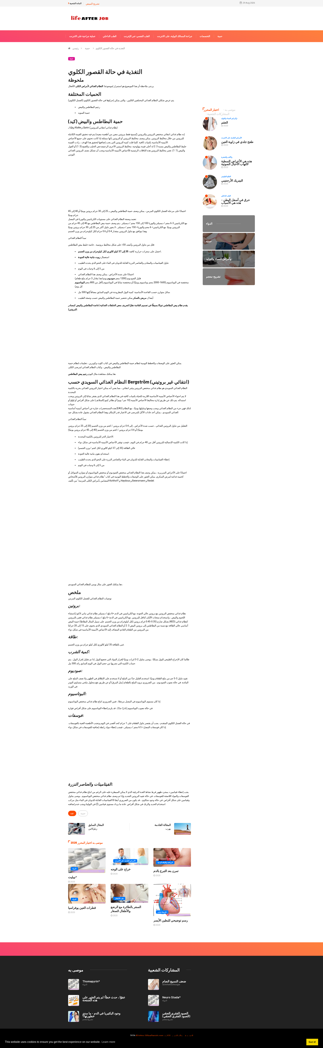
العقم (224, 122)
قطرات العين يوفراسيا (82, 907)
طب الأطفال (119, 898)
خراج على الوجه (121, 869)
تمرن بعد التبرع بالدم (165, 871)
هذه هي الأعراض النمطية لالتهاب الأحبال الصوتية (236, 162)
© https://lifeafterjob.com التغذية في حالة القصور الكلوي (164, 1035)
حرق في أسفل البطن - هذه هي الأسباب (235, 201)
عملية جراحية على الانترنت (82, 36)
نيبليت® (72, 877)
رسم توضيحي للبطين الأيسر (170, 920)
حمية (220, 36)
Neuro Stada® (171, 997)
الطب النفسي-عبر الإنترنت (137, 36)
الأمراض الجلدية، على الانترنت (125, 861)
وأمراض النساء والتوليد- (229, 118)
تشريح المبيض (92, 3)
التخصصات (205, 36)
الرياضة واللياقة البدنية (165, 862)
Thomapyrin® (91, 981)
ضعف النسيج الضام (174, 981)
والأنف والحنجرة (226, 157)
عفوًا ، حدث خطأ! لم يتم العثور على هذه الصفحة (103, 998)
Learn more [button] (108, 1041)
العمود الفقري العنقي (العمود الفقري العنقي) (176, 1014)
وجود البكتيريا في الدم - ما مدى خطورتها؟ (101, 1014)
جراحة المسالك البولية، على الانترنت (174, 36)
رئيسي (75, 48)
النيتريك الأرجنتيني (232, 180)
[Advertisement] (129, 182)
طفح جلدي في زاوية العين (237, 142)
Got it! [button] (312, 1042)
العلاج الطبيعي (226, 176)
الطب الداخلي (109, 36)
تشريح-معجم (162, 912)
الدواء (74, 869)
